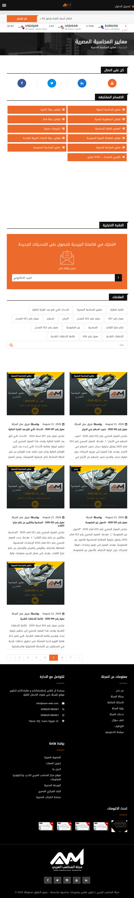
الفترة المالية (117, 309)
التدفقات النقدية (115, 336)
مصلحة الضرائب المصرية (48, 797)
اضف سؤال (118, 720)
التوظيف (119, 726)
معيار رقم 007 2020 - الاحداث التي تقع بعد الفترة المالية (36, 429)
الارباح (65, 318)
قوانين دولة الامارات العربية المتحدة (42, 138)
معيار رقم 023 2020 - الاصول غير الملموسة (106, 522)
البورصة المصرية (52, 785)
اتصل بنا (56, 769)
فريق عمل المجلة (21, 424)
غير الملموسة (73, 327)
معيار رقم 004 (90, 336)
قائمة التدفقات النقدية (63, 336)
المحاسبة (93, 327)
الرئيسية (123, 47)
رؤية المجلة (118, 708)
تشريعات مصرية (52, 128)
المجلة (89, 517)
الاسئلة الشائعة (115, 702)
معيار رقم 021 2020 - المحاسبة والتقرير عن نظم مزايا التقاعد (38, 524)
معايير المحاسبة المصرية (89, 309)
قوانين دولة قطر (52, 119)
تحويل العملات (53, 763)
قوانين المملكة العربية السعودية (104, 138)
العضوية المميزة (52, 757)
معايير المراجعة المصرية (108, 147)
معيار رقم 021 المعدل (27, 318)
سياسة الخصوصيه (114, 732)
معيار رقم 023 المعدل (46, 327)
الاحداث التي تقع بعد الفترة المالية (50, 309)
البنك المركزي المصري (49, 791)
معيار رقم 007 (116, 318)
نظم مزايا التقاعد (115, 327)
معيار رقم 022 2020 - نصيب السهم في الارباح (104, 429)
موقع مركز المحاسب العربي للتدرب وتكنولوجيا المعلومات (37, 777)
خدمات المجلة (117, 714)
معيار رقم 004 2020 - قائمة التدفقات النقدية (42, 619)
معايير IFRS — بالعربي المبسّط (104, 157)
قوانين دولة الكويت (50, 109)
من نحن (120, 691)
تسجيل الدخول (123, 6)
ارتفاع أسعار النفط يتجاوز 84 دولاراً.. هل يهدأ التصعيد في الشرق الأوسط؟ (46, 18)
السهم (50, 318)
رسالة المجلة (117, 697)
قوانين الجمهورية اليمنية (108, 119)
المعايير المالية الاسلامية (108, 128)
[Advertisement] (67, 193)
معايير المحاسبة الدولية (108, 109)
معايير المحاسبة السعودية (47, 147)
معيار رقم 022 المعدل (88, 318)
